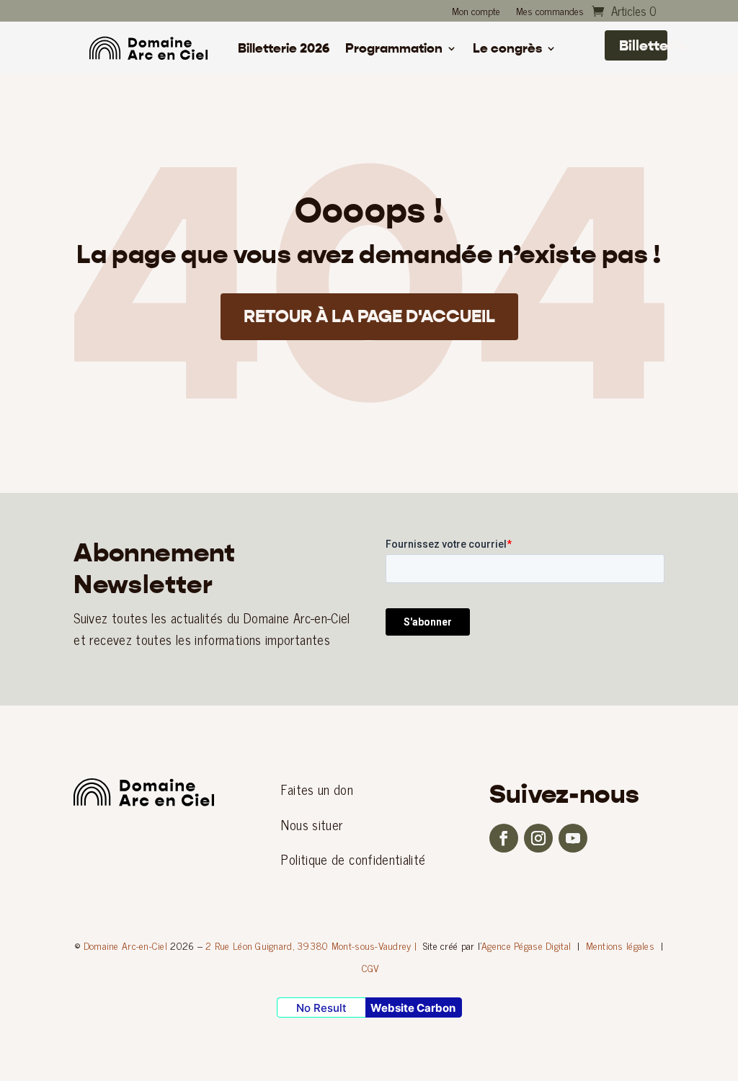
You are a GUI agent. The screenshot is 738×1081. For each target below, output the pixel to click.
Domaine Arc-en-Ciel (125, 945)
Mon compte (476, 12)
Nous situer (311, 824)
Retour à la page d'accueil (369, 316)
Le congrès (507, 49)
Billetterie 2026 (283, 49)
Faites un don (317, 789)
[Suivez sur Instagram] (538, 838)
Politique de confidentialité (353, 859)
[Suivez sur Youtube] (573, 838)
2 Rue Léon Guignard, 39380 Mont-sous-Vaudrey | (311, 945)
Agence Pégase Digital (526, 945)
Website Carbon (412, 1008)
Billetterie (643, 45)
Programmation (394, 49)
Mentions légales (620, 945)
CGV (371, 967)
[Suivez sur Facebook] (503, 838)
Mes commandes (550, 12)
